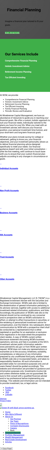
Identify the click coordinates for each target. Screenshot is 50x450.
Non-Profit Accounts (9, 190)
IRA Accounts (6, 235)
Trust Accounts (7, 257)
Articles (8, 442)
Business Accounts (8, 213)
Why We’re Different (13, 414)
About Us (9, 416)
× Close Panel (6, 449)
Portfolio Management (14, 435)
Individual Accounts (9, 168)
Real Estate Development (16, 439)
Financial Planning (13, 433)
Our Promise (15, 419)
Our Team (14, 421)
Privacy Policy (5, 401)
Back (12, 430)
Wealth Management (14, 437)
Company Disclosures (19, 426)
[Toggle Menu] (1, 403)
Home (7, 412)
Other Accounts (7, 279)
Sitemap (3, 399)
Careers (13, 428)
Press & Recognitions (19, 423)
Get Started (12, 33)
